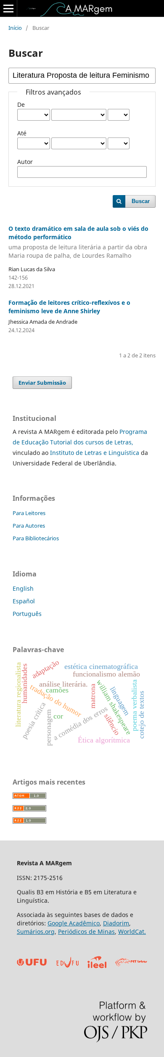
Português (27, 614)
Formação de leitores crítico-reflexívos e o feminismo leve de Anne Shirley (69, 307)
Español (24, 601)
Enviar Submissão (42, 382)
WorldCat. (132, 931)
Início (15, 28)
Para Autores (29, 525)
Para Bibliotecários (36, 538)
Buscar (141, 201)
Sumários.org (36, 931)
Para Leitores (29, 513)
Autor (25, 162)
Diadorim (116, 923)
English (23, 588)
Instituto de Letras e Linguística (93, 453)
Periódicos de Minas (86, 931)
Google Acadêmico (74, 923)
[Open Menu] (8, 8)
